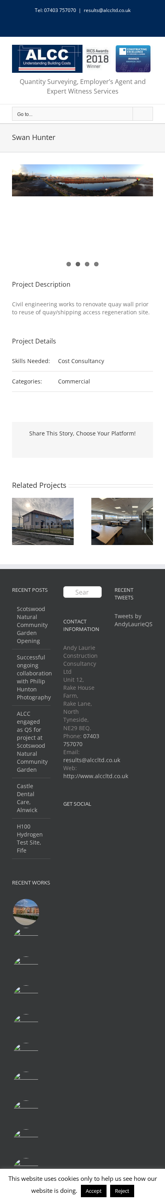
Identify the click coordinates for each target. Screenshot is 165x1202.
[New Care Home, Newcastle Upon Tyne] (26, 912)
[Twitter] (65, 822)
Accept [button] (94, 1190)
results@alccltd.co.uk (107, 10)
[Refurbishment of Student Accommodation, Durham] (26, 1142)
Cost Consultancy (81, 361)
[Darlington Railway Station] (26, 1027)
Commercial (74, 381)
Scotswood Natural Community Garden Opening (31, 625)
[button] (18, 521)
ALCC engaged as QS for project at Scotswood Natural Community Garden (31, 741)
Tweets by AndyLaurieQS (134, 620)
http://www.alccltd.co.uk (95, 776)
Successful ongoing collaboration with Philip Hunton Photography (31, 677)
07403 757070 (81, 740)
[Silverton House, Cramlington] (26, 1056)
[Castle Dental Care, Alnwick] (26, 1084)
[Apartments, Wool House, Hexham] (26, 998)
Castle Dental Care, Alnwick (27, 798)
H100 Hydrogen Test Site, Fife (30, 838)
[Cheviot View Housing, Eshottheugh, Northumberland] (26, 1113)
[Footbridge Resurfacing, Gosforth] (26, 940)
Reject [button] (122, 1190)
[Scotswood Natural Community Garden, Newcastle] (26, 969)
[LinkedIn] (76, 822)
